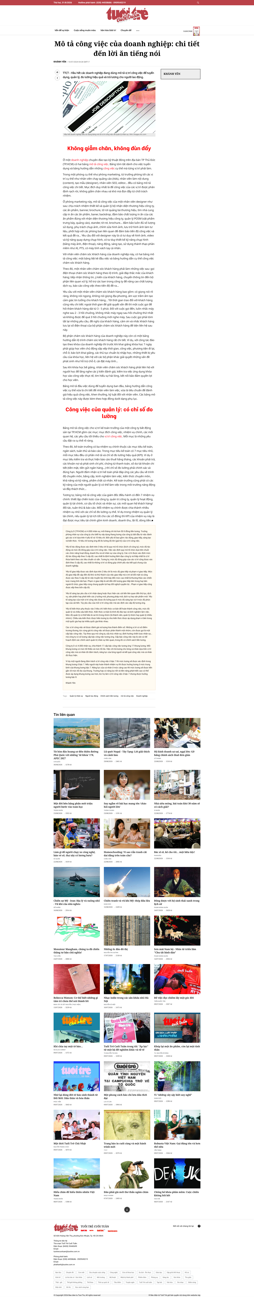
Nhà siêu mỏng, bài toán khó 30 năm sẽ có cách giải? (177, 805)
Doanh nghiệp (142, 696)
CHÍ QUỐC (57, 762)
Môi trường (101, 1277)
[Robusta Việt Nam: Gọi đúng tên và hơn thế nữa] (177, 1125)
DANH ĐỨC (107, 904)
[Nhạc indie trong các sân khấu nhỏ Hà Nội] (127, 979)
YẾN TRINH (157, 1150)
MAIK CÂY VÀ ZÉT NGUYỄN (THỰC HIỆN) (67, 1004)
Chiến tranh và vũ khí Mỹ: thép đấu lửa (127, 900)
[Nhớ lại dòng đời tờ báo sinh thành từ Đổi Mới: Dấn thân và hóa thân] (77, 1076)
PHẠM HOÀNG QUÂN (161, 907)
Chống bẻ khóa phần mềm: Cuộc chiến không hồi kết (176, 1194)
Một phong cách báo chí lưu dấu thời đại (125, 1096)
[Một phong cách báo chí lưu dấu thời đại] (127, 1076)
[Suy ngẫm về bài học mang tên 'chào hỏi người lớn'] (127, 785)
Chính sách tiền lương (109, 696)
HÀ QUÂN (57, 859)
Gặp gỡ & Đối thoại (173, 1272)
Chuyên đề (70, 1272)
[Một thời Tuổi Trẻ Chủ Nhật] (77, 1125)
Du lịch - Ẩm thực (145, 1272)
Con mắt (81, 1272)
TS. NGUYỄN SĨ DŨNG (161, 1053)
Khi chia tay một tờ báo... (68, 1046)
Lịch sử (89, 1277)
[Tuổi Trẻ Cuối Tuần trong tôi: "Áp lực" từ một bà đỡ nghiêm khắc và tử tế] (127, 1028)
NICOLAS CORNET (60, 1050)
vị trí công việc (113, 436)
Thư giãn (188, 1277)
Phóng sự (154, 1277)
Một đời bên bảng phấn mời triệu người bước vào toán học (73, 805)
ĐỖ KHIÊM (57, 907)
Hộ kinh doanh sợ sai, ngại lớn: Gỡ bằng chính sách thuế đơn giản (174, 753)
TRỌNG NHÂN (58, 1199)
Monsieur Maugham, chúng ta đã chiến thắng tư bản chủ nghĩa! (76, 951)
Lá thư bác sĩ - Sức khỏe (73, 1277)
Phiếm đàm (142, 1277)
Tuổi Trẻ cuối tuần (145, 1282)
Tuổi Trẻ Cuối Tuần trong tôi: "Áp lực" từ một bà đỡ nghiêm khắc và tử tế (126, 1048)
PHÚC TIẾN (57, 1102)
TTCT (105, 1150)
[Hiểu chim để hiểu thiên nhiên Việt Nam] (77, 1173)
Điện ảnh (58, 1287)
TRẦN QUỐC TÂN (159, 1001)
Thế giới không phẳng (74, 1282)
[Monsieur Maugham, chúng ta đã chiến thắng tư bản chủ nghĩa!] (77, 931)
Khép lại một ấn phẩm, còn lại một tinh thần (177, 1048)
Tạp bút (159, 1282)
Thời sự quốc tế (103, 1282)
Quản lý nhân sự (76, 696)
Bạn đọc (58, 1272)
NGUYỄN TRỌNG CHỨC (61, 1147)
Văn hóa (170, 1282)
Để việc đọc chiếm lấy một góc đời (174, 997)
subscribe (187, 31)
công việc (109, 168)
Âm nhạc (180, 1282)
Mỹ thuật (113, 1277)
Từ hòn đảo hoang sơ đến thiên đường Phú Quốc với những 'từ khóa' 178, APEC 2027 (76, 755)
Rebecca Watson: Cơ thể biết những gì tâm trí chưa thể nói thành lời (76, 999)
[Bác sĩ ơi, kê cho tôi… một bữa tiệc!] (177, 833)
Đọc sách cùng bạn (82, 1287)
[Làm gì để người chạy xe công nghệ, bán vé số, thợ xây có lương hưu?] (77, 833)
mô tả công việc (98, 164)
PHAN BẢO (157, 855)
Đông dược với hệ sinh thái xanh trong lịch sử (176, 902)
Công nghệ (113, 1272)
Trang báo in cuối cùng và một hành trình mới (125, 1145)
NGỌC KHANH (108, 1195)
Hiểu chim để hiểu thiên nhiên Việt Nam (74, 1194)
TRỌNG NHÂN (58, 810)
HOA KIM (157, 1199)
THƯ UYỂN (57, 956)
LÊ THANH (157, 758)
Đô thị (68, 1287)
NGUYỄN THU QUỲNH (111, 952)
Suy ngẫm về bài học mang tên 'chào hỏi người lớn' (125, 805)
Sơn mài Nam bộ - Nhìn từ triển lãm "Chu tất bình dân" (175, 951)
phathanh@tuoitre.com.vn (64, 1265)
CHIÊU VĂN (107, 758)
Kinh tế (57, 1277)
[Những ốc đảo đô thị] (127, 931)
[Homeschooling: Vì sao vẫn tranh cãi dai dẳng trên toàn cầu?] (127, 833)
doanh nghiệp (79, 160)
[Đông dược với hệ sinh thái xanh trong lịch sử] (177, 882)
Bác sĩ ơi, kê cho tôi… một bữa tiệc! (174, 852)
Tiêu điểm (117, 1282)
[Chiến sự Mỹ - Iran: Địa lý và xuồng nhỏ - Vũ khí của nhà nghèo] (77, 882)
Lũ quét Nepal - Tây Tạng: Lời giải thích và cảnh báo (127, 753)
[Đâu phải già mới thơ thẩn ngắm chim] (127, 1173)
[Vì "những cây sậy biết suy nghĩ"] (177, 1076)
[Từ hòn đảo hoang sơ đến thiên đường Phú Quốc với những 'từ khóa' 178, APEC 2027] (77, 733)
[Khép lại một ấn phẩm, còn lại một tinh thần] (177, 1028)
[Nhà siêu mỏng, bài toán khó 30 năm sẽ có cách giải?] (177, 785)
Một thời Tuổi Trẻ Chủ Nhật (70, 1143)
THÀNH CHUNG (109, 810)
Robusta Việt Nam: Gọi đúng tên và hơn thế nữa (177, 1145)
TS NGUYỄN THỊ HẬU (111, 1053)
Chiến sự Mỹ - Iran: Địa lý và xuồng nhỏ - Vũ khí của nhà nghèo (77, 902)
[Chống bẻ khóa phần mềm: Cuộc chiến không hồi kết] (177, 1173)
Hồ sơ (187, 1272)
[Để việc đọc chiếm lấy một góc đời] (177, 979)
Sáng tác (166, 1277)
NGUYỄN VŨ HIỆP (109, 1004)
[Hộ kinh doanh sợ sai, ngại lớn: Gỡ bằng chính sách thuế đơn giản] (177, 733)
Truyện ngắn (130, 1282)
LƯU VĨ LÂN (108, 1102)
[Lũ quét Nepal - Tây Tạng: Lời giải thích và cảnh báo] (127, 733)
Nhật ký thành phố (127, 1277)
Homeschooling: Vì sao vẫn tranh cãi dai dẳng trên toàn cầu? (125, 854)
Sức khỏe (177, 1277)
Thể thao (90, 1282)
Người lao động (91, 696)
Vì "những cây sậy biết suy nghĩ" (173, 1095)
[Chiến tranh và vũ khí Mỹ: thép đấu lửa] (127, 882)
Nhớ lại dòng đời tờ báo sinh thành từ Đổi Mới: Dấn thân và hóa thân (76, 1096)
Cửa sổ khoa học (128, 1272)
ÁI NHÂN (157, 810)
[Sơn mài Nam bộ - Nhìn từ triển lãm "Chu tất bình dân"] (177, 931)
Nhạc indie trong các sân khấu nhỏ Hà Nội (126, 999)
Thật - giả (58, 1282)
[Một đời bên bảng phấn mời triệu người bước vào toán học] (77, 785)
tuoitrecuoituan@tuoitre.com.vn (67, 1252)
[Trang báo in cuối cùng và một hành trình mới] (127, 1125)
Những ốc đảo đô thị (116, 949)
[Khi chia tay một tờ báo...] (77, 1028)
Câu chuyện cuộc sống (97, 1272)
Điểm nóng (192, 1282)
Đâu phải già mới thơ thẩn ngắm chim (126, 1192)
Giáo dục (159, 1272)
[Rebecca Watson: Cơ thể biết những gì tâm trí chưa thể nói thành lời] (77, 979)
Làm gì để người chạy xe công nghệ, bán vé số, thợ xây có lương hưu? (74, 854)
